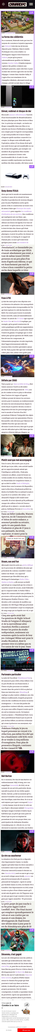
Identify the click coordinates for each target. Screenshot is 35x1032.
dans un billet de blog (21, 384)
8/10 (25, 737)
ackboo (3, 32)
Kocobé (2, 107)
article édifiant (27, 565)
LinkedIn (20, 514)
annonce (27, 876)
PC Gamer (20, 318)
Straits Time (7, 321)
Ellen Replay (4, 511)
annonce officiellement (17, 115)
